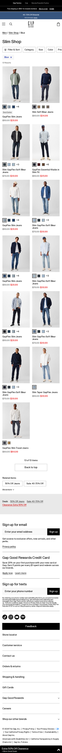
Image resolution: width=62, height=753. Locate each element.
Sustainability (51, 732)
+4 (17, 107)
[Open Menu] (3, 24)
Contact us (8, 655)
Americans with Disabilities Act (15, 739)
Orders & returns (11, 666)
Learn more (20, 573)
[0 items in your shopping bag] (58, 24)
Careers (6, 708)
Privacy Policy (28, 729)
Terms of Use (37, 732)
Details (52, 9)
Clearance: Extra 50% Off (14, 505)
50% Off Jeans (12, 483)
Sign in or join (43, 9)
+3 (17, 164)
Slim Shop (14, 33)
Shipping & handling (13, 676)
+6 (47, 164)
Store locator (9, 634)
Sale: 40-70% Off (34, 483)
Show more (7, 490)
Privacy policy (9, 546)
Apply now (7, 573)
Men (4, 33)
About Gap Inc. (8, 735)
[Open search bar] (10, 24)
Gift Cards (8, 687)
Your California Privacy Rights (17, 732)
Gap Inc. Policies (21, 742)
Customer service (12, 645)
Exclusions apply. (29, 17)
